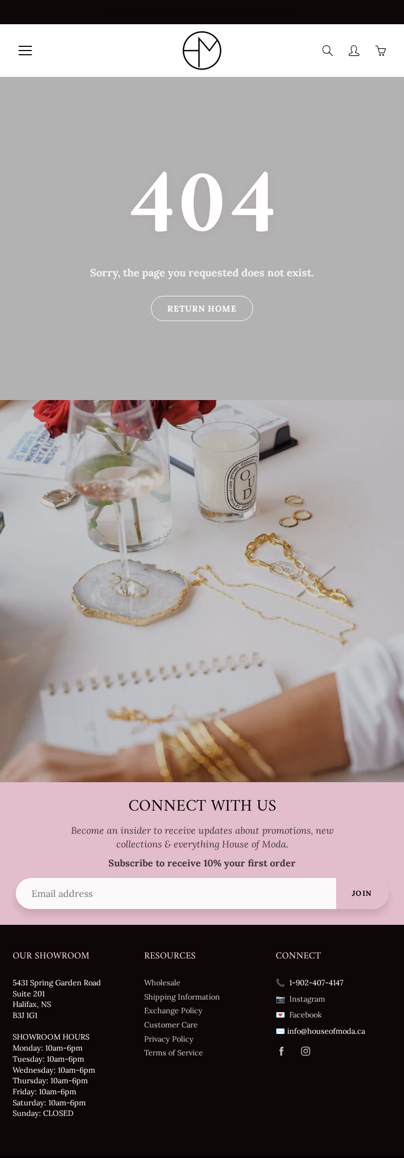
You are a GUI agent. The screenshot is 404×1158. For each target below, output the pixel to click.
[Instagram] (305, 1051)
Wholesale (162, 982)
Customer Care (171, 1025)
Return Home (202, 308)
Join (362, 893)
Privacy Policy (169, 1039)
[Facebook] (281, 1051)
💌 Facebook (299, 1015)
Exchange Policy (173, 1010)
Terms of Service (173, 1052)
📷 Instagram (300, 999)
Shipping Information (182, 997)
